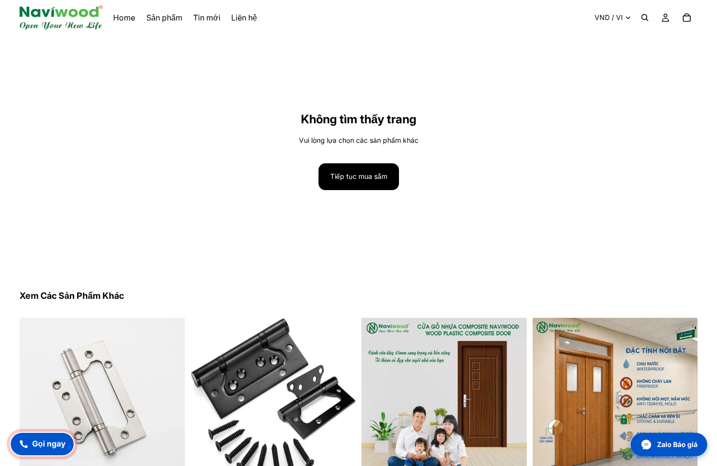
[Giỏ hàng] (686, 17)
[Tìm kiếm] (645, 17)
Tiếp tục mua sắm (358, 176)
